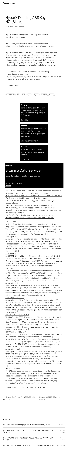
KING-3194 (44, 95)
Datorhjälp (25, 120)
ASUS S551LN (10, 253)
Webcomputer (9, 3)
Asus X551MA (10, 222)
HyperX (29, 95)
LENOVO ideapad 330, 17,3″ (15, 332)
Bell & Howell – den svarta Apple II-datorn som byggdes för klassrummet (33, 191)
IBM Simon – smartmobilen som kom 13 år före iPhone (26, 198)
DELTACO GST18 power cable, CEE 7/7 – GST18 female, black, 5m (28, 445)
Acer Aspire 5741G (12, 236)
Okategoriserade (19, 26)
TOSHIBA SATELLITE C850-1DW (17, 314)
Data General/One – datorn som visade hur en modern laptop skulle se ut (33, 195)
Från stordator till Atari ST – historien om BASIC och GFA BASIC (29, 217)
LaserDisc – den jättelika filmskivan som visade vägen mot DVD (29, 205)
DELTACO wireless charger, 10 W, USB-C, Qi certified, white (26, 425)
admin (12, 26)
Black (23, 95)
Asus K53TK (10, 268)
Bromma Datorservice (13, 183)
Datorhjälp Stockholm (29, 141)
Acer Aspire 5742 (11, 283)
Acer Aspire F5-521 (12, 349)
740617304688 (10, 95)
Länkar (8, 185)
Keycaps (36, 95)
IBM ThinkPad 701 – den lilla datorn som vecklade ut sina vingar (29, 215)
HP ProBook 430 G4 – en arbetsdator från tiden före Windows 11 (30, 208)
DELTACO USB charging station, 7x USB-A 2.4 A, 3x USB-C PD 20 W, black (28, 439)
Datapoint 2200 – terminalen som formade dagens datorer (28, 193)
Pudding (51, 95)
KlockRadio (25, 159)
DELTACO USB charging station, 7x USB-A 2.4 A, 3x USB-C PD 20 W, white (28, 431)
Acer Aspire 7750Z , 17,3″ (14, 297)
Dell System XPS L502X (14, 368)
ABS (18, 95)
